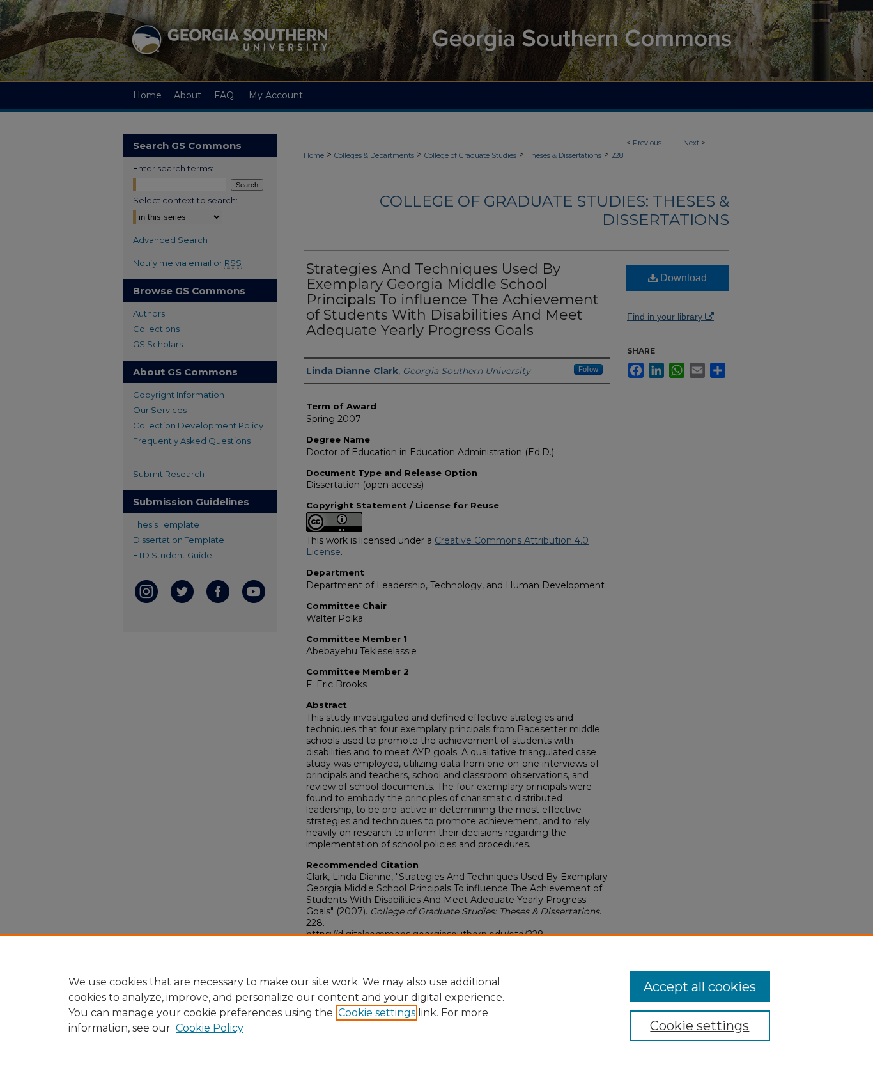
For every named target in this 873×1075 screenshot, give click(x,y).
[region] (436, 1004)
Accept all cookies (700, 986)
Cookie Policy (209, 1028)
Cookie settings (376, 1013)
